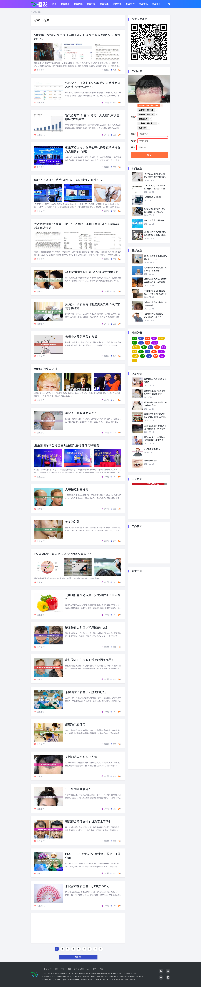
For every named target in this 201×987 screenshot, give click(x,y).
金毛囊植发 (61, 973)
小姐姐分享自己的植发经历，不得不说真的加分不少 (155, 292)
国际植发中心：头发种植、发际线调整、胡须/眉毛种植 (155, 439)
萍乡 (147, 338)
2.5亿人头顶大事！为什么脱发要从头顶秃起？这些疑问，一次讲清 (155, 187)
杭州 (88, 969)
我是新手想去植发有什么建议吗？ (155, 380)
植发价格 (91, 4)
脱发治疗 (130, 4)
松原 (162, 356)
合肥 (147, 343)
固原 (154, 338)
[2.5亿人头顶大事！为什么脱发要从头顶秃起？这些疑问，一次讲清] (137, 188)
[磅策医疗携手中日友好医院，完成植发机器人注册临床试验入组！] (137, 417)
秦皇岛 (154, 343)
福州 (140, 338)
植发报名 (156, 4)
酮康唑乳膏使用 (75, 724)
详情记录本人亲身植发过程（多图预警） (155, 303)
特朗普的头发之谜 (45, 369)
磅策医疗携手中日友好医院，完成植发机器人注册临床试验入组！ (155, 416)
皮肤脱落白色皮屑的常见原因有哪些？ (90, 659)
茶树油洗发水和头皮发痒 (81, 756)
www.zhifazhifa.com (94, 973)
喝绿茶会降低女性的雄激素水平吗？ (88, 821)
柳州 (157, 347)
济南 (101, 969)
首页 (54, 4)
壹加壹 (161, 338)
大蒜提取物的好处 (76, 489)
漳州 (144, 347)
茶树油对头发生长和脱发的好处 (85, 692)
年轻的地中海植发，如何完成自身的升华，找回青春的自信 (155, 281)
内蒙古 (161, 351)
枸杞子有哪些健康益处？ (81, 413)
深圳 (69, 969)
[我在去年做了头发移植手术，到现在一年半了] (137, 317)
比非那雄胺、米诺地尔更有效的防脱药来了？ (63, 554)
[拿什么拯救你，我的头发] (137, 223)
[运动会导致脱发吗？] (137, 451)
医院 (133, 117)
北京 (50, 969)
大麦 (147, 351)
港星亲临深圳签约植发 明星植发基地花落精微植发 (66, 445)
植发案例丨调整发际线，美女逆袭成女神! (155, 404)
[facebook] (168, 977)
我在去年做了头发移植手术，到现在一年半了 (154, 315)
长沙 (140, 343)
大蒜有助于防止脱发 (152, 197)
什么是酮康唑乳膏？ (78, 789)
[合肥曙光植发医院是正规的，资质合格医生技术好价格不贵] (137, 176)
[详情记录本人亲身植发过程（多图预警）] (137, 305)
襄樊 (150, 347)
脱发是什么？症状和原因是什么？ (87, 627)
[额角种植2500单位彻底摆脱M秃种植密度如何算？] (137, 393)
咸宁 (155, 356)
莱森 (140, 351)
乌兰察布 (136, 347)
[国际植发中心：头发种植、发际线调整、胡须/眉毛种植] (137, 440)
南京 (75, 969)
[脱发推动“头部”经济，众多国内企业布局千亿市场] (137, 211)
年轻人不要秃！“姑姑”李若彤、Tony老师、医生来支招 (70, 179)
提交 (149, 155)
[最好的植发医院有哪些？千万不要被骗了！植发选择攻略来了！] (137, 428)
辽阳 (134, 360)
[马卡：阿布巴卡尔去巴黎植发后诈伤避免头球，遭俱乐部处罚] (137, 235)
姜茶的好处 (72, 521)
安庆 (134, 338)
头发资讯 (143, 4)
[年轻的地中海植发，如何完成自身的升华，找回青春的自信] (137, 282)
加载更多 (78, 957)
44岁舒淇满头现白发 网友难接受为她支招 (92, 272)
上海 (56, 969)
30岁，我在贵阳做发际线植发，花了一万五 (155, 257)
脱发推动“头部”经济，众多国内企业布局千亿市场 (155, 210)
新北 (163, 347)
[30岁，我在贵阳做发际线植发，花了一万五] (137, 258)
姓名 (133, 134)
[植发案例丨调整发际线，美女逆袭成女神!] (137, 405)
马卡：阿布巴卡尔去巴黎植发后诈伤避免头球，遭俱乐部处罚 (155, 234)
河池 (142, 356)
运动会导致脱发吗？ (152, 449)
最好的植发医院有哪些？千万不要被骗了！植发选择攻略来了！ (155, 427)
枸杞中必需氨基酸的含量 (81, 336)
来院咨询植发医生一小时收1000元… (88, 886)
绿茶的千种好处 (150, 461)
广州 (62, 969)
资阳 (134, 343)
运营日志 (127, 973)
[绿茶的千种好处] (137, 463)
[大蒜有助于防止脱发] (137, 200)
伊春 (149, 356)
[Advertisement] (77, 930)
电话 (133, 141)
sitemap (139, 976)
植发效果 (65, 4)
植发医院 (78, 4)
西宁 (134, 351)
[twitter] (161, 977)
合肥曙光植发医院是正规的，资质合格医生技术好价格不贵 (155, 175)
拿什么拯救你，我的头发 (154, 220)
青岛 (94, 969)
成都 (82, 969)
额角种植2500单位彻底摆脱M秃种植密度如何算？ (154, 392)
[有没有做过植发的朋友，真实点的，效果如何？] (137, 270)
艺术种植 (117, 4)
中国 (43, 969)
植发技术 (104, 4)
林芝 (154, 351)
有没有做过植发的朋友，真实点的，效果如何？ (155, 269)
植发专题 (134, 973)
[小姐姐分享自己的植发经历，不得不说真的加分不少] (137, 293)
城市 (133, 147)
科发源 (135, 356)
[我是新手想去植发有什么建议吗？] (137, 382)
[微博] (168, 971)
